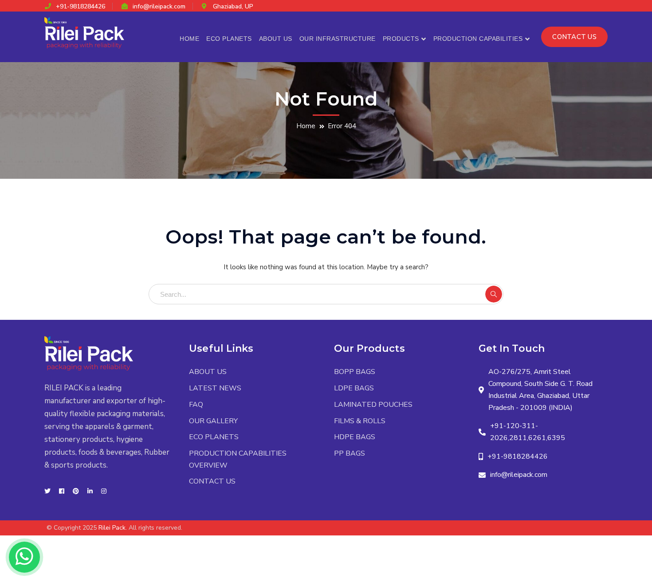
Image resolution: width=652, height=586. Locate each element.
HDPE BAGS (354, 437)
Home (305, 126)
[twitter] (47, 491)
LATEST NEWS (215, 388)
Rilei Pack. (112, 527)
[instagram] (103, 491)
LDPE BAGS (354, 388)
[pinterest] (76, 491)
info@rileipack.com (159, 6)
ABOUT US (208, 372)
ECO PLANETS (214, 437)
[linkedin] (90, 491)
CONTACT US (574, 36)
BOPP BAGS (354, 372)
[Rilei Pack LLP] (84, 32)
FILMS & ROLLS (359, 421)
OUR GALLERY (213, 421)
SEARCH (493, 294)
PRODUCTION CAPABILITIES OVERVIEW (238, 459)
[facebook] (61, 491)
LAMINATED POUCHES (373, 404)
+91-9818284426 (80, 6)
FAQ (196, 404)
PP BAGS (349, 453)
